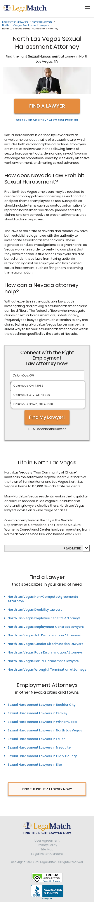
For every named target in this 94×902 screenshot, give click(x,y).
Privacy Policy (47, 845)
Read (72, 548)
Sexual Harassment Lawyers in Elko (35, 764)
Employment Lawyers (15, 21)
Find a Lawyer (47, 106)
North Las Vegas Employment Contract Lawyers (46, 627)
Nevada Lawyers (42, 21)
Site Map (47, 849)
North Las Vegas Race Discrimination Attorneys (45, 652)
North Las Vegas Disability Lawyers (35, 609)
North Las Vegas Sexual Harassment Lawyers (43, 661)
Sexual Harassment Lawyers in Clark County (42, 756)
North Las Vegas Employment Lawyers (25, 25)
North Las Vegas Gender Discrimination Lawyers (45, 644)
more (76, 548)
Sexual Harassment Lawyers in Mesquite (39, 747)
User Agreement (47, 840)
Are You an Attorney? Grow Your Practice (47, 120)
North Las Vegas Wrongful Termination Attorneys (47, 669)
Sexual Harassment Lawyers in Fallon (37, 739)
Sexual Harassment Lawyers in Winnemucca (42, 722)
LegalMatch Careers (47, 854)
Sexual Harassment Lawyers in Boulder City (41, 704)
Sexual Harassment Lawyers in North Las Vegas (45, 730)
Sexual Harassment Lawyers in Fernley (37, 713)
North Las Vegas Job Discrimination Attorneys (44, 635)
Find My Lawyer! (47, 417)
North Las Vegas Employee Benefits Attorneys (44, 618)
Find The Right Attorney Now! (47, 789)
